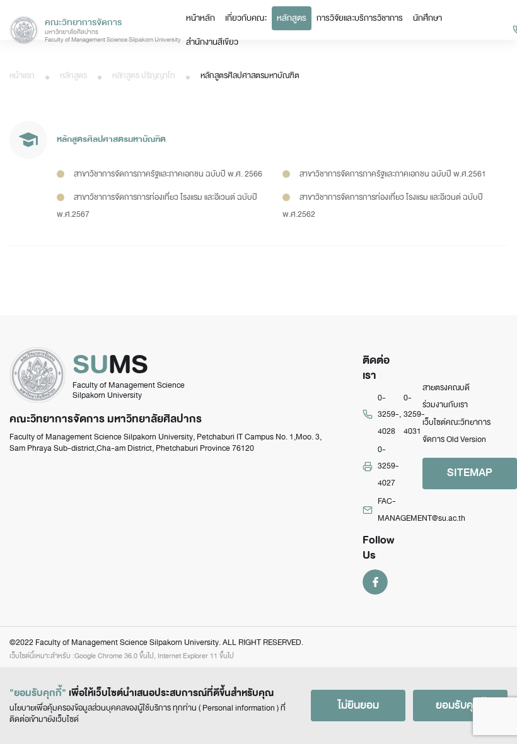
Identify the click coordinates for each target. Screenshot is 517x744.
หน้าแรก (22, 75)
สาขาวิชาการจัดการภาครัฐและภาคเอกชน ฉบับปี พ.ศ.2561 (392, 174)
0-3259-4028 (388, 415)
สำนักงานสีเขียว (212, 42)
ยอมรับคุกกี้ (460, 705)
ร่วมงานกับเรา (445, 404)
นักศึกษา (427, 18)
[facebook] (375, 581)
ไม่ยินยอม (358, 705)
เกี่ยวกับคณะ (246, 18)
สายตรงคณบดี (446, 387)
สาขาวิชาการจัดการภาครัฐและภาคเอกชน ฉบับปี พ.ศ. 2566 (168, 174)
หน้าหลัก (200, 18)
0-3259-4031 (414, 415)
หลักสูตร (291, 18)
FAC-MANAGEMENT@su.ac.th (421, 509)
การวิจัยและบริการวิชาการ (360, 18)
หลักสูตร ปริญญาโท (143, 75)
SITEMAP (469, 472)
